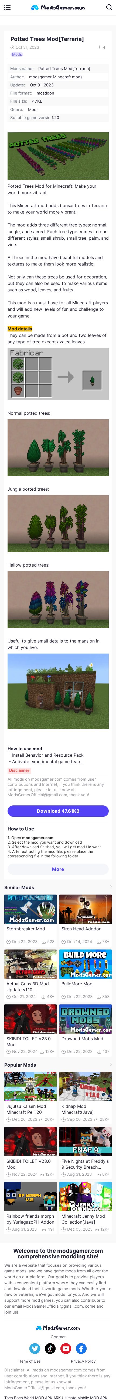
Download (58, 811)
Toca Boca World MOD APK (28, 1397)
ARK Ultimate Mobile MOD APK (80, 1397)
